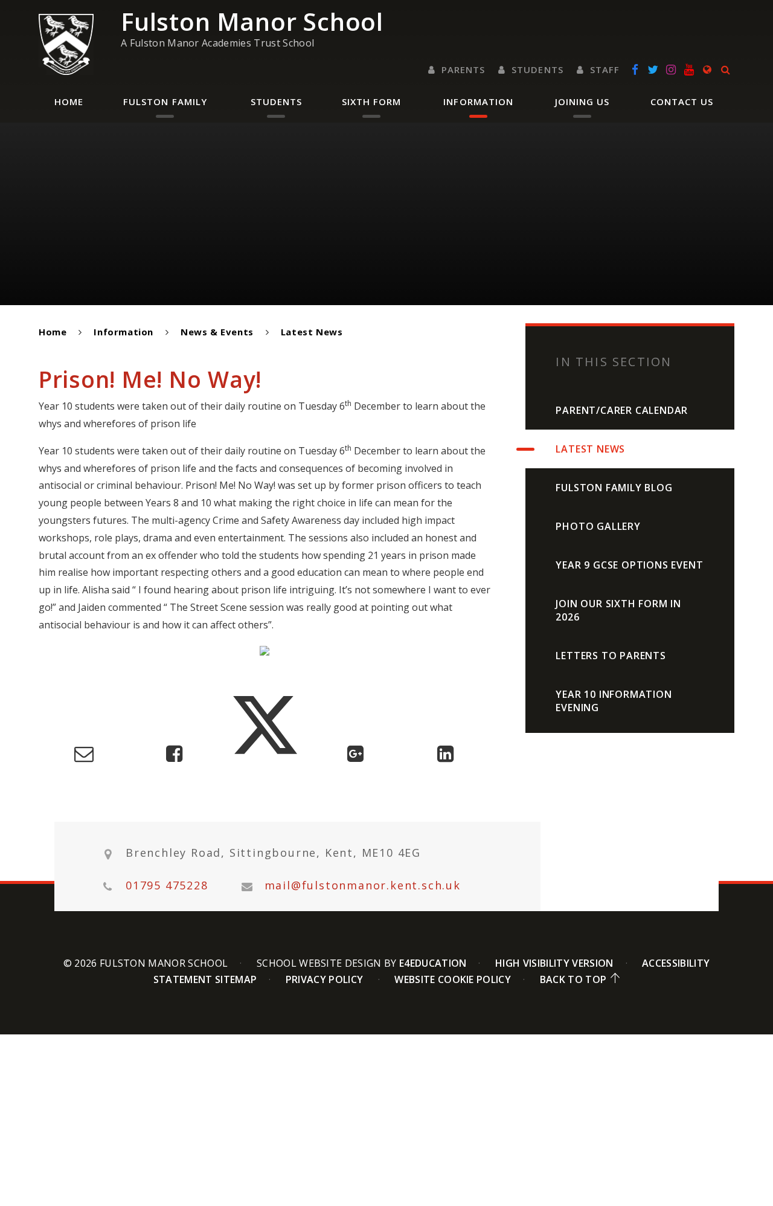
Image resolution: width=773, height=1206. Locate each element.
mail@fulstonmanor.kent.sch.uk (363, 885)
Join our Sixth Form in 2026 (618, 610)
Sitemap (236, 979)
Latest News (312, 332)
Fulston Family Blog (614, 487)
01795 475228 (167, 885)
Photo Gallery (598, 526)
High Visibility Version (554, 963)
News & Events (217, 332)
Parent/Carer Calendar (622, 410)
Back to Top (573, 979)
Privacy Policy (324, 979)
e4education (433, 963)
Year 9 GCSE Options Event (629, 565)
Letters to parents (611, 655)
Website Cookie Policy (452, 979)
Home (52, 332)
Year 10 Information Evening (614, 701)
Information (123, 332)
